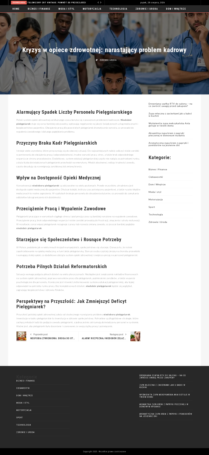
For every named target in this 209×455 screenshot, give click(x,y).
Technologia (118, 9)
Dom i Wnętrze (176, 9)
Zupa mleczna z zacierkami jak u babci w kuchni (170, 114)
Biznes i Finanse (39, 9)
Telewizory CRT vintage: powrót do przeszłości (41, 2)
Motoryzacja (94, 2)
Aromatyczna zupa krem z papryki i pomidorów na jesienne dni (168, 144)
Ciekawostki (156, 176)
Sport (152, 207)
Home (16, 9)
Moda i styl (66, 9)
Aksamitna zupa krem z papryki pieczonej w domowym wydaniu (167, 134)
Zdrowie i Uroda (147, 9)
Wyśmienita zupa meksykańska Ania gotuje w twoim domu (169, 124)
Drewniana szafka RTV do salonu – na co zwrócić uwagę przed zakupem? (170, 104)
